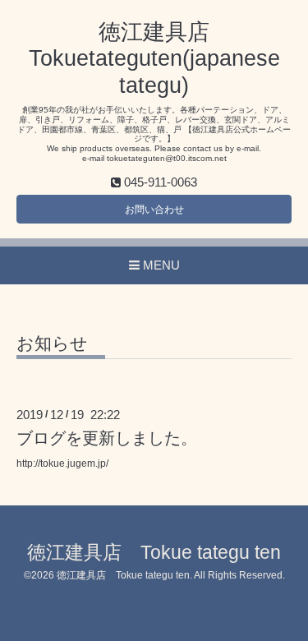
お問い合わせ (154, 209)
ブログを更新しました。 (106, 438)
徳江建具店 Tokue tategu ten (154, 552)
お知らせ (60, 343)
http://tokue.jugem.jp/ (62, 463)
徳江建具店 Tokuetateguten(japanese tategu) (154, 59)
